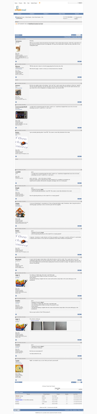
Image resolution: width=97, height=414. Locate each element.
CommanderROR (21, 107)
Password (65, 18)
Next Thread (52, 386)
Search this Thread (76, 37)
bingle (17, 188)
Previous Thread (46, 386)
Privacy (79, 410)
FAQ (71, 410)
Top (82, 410)
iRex (42, 17)
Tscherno (18, 41)
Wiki (25, 3)
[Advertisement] (48, 29)
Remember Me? (79, 17)
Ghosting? (17, 403)
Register (19, 13)
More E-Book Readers (36, 17)
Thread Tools (67, 37)
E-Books (45, 13)
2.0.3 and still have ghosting (28, 399)
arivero (17, 85)
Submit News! (34, 3)
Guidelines (32, 13)
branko (17, 301)
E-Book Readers (28, 17)
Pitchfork (18, 259)
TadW (17, 361)
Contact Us (67, 410)
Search (76, 13)
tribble (17, 204)
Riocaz (17, 66)
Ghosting (21, 396)
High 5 (17, 275)
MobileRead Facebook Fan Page (35, 23)
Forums (20, 3)
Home (16, 3)
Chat (28, 3)
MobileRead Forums (20, 17)
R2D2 (17, 132)
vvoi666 (18, 172)
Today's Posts (62, 13)
